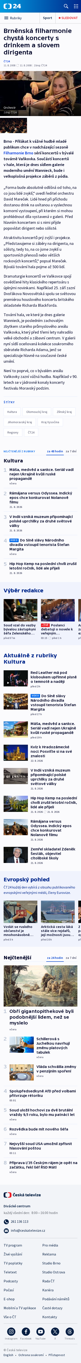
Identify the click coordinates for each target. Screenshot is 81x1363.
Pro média (50, 1245)
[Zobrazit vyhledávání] (66, 6)
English (8, 1355)
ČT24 (7, 61)
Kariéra (48, 1290)
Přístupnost (57, 1355)
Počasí (9, 1290)
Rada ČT (48, 1281)
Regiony (12, 432)
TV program (13, 1245)
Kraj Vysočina (50, 422)
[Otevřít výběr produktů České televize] (76, 6)
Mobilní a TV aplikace (20, 1308)
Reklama (49, 1254)
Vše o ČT (10, 1317)
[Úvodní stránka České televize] (22, 1194)
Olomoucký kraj (36, 412)
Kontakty (49, 1317)
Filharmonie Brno (18, 152)
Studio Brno (51, 1263)
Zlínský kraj (64, 412)
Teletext (10, 1272)
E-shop (9, 1299)
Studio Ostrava (53, 1272)
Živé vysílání (13, 1254)
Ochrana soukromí (31, 1355)
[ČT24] (12, 6)
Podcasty (11, 1281)
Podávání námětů (55, 1299)
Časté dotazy (52, 1308)
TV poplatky (13, 1263)
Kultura (12, 412)
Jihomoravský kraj (19, 422)
